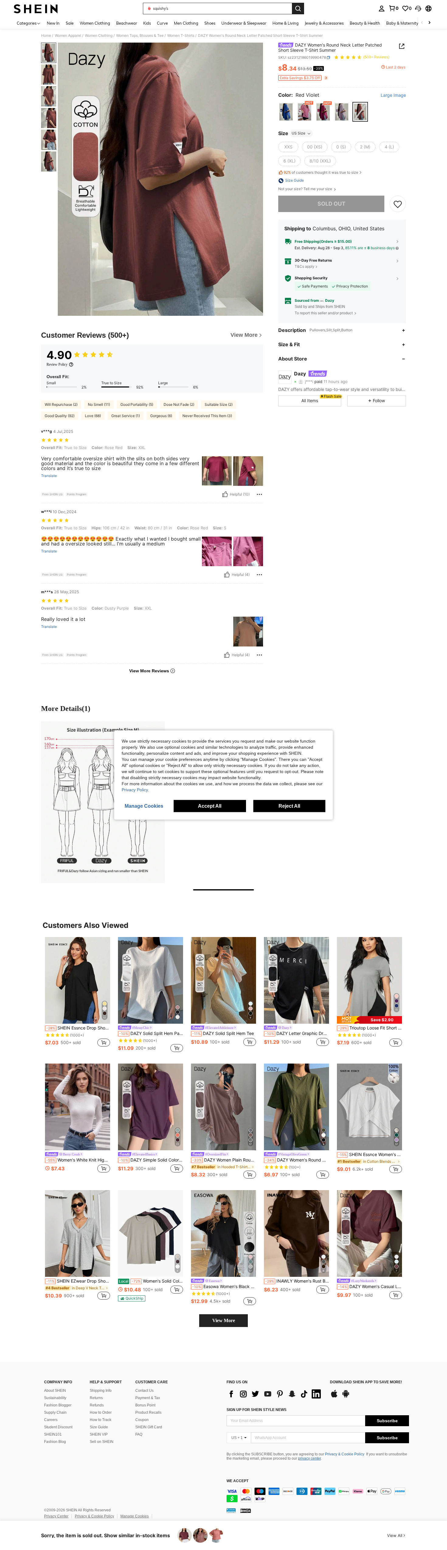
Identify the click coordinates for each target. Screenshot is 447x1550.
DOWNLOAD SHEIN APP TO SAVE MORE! (366, 1382)
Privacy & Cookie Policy (344, 1454)
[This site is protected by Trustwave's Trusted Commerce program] (231, 1510)
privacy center (309, 1458)
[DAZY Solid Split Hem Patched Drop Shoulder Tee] (150, 980)
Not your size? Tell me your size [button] (305, 189)
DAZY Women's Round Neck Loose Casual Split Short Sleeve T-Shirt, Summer (297, 1160)
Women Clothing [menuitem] (95, 23)
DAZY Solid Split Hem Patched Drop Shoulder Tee (151, 1033)
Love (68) (93, 415)
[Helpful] (225, 494)
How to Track (100, 1420)
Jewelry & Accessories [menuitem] (324, 23)
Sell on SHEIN (101, 1442)
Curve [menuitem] (162, 23)
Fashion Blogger (57, 1405)
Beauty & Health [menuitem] (365, 23)
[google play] (345, 1397)
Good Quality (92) (59, 415)
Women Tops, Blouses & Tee (140, 35)
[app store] (334, 1397)
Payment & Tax (147, 1398)
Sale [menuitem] (70, 23)
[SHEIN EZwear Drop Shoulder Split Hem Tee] (77, 1233)
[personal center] (381, 8)
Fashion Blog (55, 1442)
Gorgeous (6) (161, 415)
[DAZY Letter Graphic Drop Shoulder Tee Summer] (296, 980)
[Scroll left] (422, 23)
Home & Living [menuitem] (285, 23)
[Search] (298, 8)
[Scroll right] (429, 23)
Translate (49, 476)
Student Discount (58, 1427)
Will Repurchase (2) (61, 404)
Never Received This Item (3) (207, 415)
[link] (393, 8)
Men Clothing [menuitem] (186, 23)
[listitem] (78, 995)
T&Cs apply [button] (304, 266)
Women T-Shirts (180, 35)
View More (223, 1320)
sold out (331, 204)
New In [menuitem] (53, 23)
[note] (369, 1020)
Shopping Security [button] (311, 278)
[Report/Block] (259, 494)
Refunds (97, 1405)
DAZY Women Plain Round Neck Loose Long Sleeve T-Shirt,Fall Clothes (224, 1160)
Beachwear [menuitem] (126, 23)
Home (46, 35)
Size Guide (99, 1427)
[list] (275, 1393)
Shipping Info (101, 1390)
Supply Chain (55, 1412)
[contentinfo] (318, 1495)
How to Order (101, 1412)
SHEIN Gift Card (148, 1427)
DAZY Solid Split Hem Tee (223, 1033)
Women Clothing (99, 35)
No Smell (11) (99, 404)
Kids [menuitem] (147, 23)
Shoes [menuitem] (209, 23)
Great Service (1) (125, 415)
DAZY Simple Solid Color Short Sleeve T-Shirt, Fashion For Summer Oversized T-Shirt (151, 1160)
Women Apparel (68, 35)
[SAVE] (398, 204)
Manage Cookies (134, 1516)
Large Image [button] (393, 95)
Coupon (142, 1420)
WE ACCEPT (237, 1481)
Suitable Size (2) (219, 404)
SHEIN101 (53, 1434)
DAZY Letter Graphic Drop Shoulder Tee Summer (297, 1033)
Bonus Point (145, 1405)
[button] (418, 8)
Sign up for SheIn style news (256, 1410)
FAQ (138, 1434)
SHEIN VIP (99, 1434)
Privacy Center (56, 1516)
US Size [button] (298, 133)
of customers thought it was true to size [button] (321, 172)
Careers (50, 1420)
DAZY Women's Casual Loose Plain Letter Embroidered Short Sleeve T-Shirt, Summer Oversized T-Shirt (370, 1286)
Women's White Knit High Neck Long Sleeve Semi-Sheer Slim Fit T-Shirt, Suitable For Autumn (78, 1160)
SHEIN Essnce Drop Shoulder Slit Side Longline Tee (78, 1028)
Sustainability (55, 1398)
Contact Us (144, 1390)
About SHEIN (55, 1390)
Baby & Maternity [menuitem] (402, 23)
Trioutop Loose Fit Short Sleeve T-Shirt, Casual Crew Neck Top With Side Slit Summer (370, 1028)
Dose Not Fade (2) (179, 404)
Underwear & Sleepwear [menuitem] (243, 23)
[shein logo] (36, 8)
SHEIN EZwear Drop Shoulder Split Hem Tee (78, 1281)
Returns (96, 1398)
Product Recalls (148, 1412)
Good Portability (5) (136, 404)
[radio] (286, 112)
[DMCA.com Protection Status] (245, 1510)
